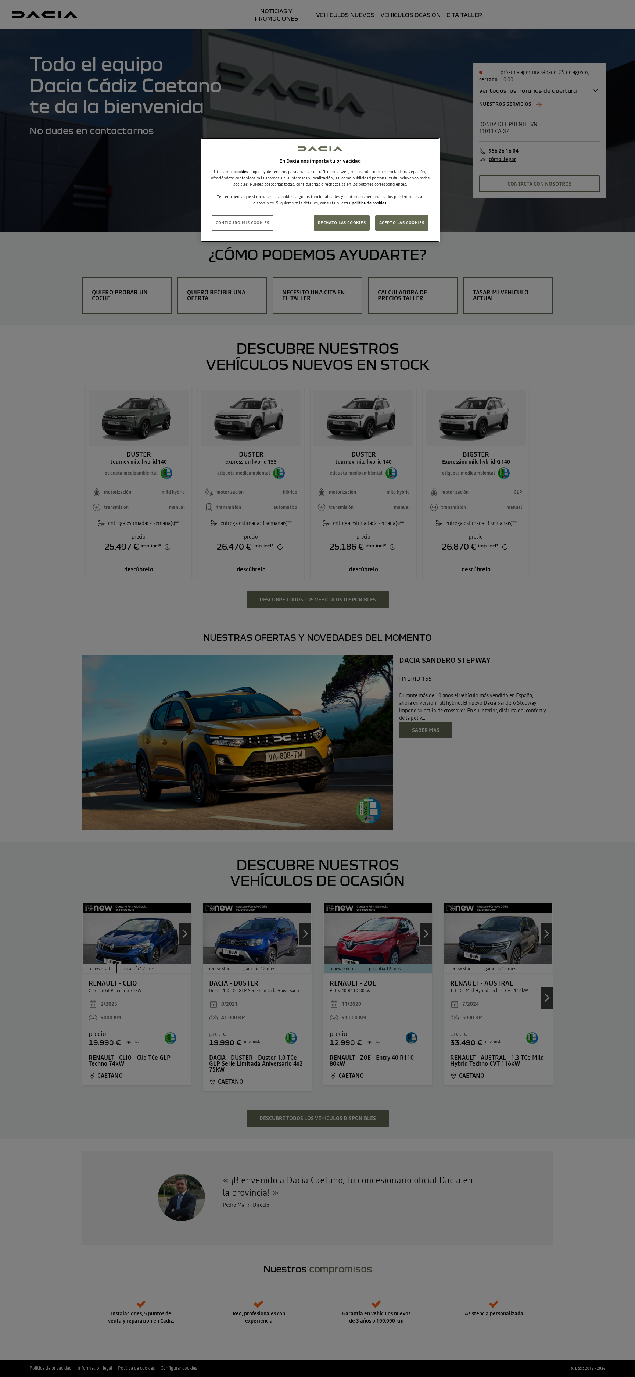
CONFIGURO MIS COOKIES (242, 223)
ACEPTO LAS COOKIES (401, 223)
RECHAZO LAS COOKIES (342, 223)
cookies (241, 172)
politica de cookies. (369, 203)
